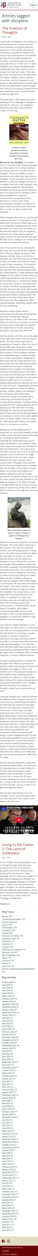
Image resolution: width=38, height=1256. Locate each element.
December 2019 (9, 1117)
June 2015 (6, 1224)
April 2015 (6, 1230)
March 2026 (7, 996)
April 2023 (6, 1064)
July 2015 (6, 1221)
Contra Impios (8, 922)
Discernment (7, 927)
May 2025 (6, 1023)
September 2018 (9, 1147)
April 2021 (6, 1086)
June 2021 (6, 1081)
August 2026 (7, 982)
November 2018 (9, 1142)
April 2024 (6, 1059)
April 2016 (6, 1205)
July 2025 (6, 1018)
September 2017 (9, 1177)
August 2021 (7, 1078)
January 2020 (7, 1114)
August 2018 (7, 1150)
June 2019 (6, 1122)
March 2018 (7, 1164)
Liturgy (5, 946)
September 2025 (9, 1012)
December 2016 (9, 1194)
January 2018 (7, 1169)
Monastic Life (8, 952)
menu (33, 5)
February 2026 (8, 998)
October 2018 (8, 1144)
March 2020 (7, 1109)
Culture (5, 924)
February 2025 (8, 1031)
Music (4, 957)
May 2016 (6, 1202)
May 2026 (6, 990)
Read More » (5, 903)
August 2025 (7, 1015)
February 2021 (8, 1089)
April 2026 (6, 993)
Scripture (6, 960)
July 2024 (6, 1051)
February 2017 (8, 1191)
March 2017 (7, 1188)
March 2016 (7, 1208)
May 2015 (6, 1227)
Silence (5, 963)
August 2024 (7, 1048)
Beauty (5, 916)
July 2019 (6, 1120)
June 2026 (6, 987)
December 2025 (9, 1004)
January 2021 (7, 1092)
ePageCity (14, 1254)
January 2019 (7, 1136)
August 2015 (7, 1219)
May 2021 (6, 1084)
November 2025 (9, 1007)
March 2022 (7, 1073)
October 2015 (8, 1216)
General (5, 933)
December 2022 (9, 1067)
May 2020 (6, 1103)
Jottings (5, 944)
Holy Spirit (6, 941)
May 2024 (6, 1056)
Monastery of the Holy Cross (12, 5)
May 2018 (6, 1158)
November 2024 (9, 1040)
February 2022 (8, 1075)
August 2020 (7, 1097)
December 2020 (9, 1095)
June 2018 (6, 1155)
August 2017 (7, 1180)
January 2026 (7, 1001)
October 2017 (8, 1175)
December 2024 (9, 1037)
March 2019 (7, 1131)
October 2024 (8, 1042)
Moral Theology (9, 955)
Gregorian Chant (9, 938)
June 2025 (6, 1020)
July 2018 (6, 1153)
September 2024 (9, 1045)
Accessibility (5, 1251)
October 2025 (8, 1009)
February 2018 (8, 1166)
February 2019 (8, 1133)
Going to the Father (10, 935)
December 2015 (9, 1210)
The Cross (6, 966)
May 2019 (6, 1125)
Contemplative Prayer (11, 919)
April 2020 (6, 1106)
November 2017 (9, 1172)
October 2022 (8, 1070)
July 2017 (6, 1183)
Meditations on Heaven (12, 949)
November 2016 (9, 1197)
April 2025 (6, 1026)
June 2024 (6, 1053)
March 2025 (7, 1029)
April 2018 (6, 1161)
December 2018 (9, 1139)
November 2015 (9, 1213)
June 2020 (6, 1100)
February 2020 (8, 1111)
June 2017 (6, 1186)
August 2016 (7, 1199)
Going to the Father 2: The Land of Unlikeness (18, 848)
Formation (6, 930)
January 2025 (7, 1034)
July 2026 (6, 985)
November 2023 (9, 1062)
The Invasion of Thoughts (14, 30)
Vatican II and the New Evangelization (18, 968)
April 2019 (6, 1128)
